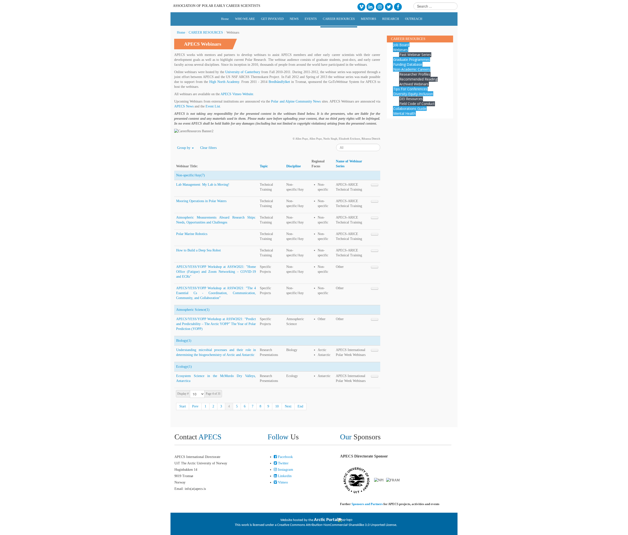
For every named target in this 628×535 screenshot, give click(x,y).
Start (182, 406)
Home (181, 32)
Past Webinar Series (415, 54)
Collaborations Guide (409, 108)
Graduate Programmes (411, 59)
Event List (213, 106)
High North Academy (224, 82)
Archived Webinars (414, 84)
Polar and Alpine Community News (296, 101)
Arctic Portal (326, 520)
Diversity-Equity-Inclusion (413, 93)
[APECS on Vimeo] (361, 6)
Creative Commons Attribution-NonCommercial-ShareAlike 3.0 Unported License (336, 525)
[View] (374, 185)
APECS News (184, 106)
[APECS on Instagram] (379, 6)
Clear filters (208, 148)
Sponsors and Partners (367, 504)
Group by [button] (184, 148)
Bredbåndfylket (279, 82)
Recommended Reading (418, 79)
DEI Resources (411, 98)
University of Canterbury (242, 72)
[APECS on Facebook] (398, 6)
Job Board (401, 44)
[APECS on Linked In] (370, 6)
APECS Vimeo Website (237, 94)
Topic (264, 166)
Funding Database (407, 64)
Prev (195, 406)
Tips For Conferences (410, 89)
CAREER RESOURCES (206, 32)
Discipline (293, 166)
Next (288, 406)
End (300, 406)
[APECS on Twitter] (388, 6)
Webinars (400, 49)
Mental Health (404, 113)
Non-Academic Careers (411, 69)
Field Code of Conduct (417, 103)
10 (277, 406)
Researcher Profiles (414, 74)
